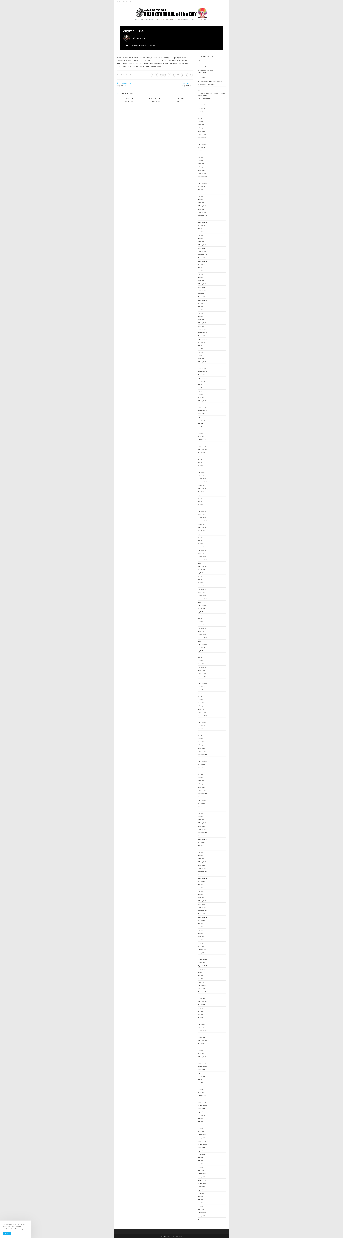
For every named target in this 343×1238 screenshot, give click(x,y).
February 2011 (202, 706)
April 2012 (200, 660)
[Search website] (224, 2)
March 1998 (201, 1170)
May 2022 (200, 274)
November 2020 (202, 332)
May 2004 (200, 940)
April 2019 (200, 394)
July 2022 (200, 267)
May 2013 (200, 618)
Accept (6, 1233)
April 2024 (200, 199)
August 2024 (201, 186)
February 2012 (202, 667)
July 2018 (200, 423)
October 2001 (201, 1037)
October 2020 (201, 336)
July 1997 (200, 1196)
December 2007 (202, 829)
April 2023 (200, 238)
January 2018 (201, 443)
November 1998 (202, 1144)
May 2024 (200, 196)
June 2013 (200, 615)
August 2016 (201, 492)
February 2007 (202, 862)
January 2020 (201, 365)
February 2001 (202, 1057)
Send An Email (202, 72)
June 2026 (200, 115)
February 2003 (202, 985)
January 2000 (201, 1099)
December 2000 (202, 1063)
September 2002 (202, 1001)
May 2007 (200, 852)
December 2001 (202, 1031)
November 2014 (202, 560)
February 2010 (202, 745)
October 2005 (201, 914)
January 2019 (201, 404)
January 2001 (201, 1060)
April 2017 (200, 465)
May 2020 (200, 352)
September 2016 (202, 488)
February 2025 (202, 167)
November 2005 (202, 910)
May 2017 (200, 462)
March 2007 (201, 858)
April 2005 (200, 933)
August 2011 (201, 686)
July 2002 (200, 1008)
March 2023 (201, 241)
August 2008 (201, 803)
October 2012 (201, 641)
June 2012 (200, 654)
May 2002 (200, 1014)
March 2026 (201, 124)
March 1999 (201, 1131)
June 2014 (200, 576)
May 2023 (200, 235)
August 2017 (201, 453)
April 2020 (200, 355)
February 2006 (202, 901)
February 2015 (202, 550)
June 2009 (200, 771)
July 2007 (200, 845)
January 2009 (201, 787)
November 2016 (202, 482)
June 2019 (200, 388)
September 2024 (202, 183)
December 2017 (202, 446)
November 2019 (202, 371)
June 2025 (200, 154)
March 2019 (201, 397)
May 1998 (200, 1164)
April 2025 (200, 160)
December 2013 (202, 595)
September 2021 (202, 300)
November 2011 (202, 677)
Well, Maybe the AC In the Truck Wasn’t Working (210, 81)
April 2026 (200, 121)
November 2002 (202, 995)
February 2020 (202, 362)
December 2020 (202, 329)
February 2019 (202, 401)
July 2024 (200, 189)
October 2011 (201, 680)
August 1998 (201, 1154)
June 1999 (200, 1121)
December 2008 (202, 790)
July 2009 (200, 768)
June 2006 (200, 888)
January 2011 (201, 709)
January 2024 (201, 209)
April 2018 (200, 433)
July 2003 (200, 972)
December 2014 (202, 556)
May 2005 (200, 930)
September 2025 (202, 144)
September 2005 (202, 917)
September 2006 (202, 878)
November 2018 (202, 410)
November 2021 (202, 293)
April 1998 (200, 1167)
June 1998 (200, 1160)
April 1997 (200, 1206)
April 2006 (200, 894)
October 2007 (201, 836)
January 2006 (201, 904)
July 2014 (200, 573)
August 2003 (201, 969)
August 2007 (201, 842)
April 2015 (200, 543)
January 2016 (201, 514)
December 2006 (202, 868)
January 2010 (201, 748)
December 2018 (202, 407)
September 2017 (202, 449)
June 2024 (200, 193)
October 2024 (201, 180)
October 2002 (201, 998)
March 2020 (201, 358)
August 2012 (201, 647)
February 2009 (202, 784)
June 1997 (200, 1199)
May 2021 (200, 313)
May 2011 (200, 696)
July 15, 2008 (129, 99)
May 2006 (200, 891)
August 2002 (201, 1005)
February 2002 (202, 1024)
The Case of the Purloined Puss (206, 84)
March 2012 (201, 664)
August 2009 (201, 764)
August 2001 (201, 1044)
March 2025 (201, 163)
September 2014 (202, 566)
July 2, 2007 (180, 99)
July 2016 (200, 495)
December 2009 (202, 751)
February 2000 (202, 1095)
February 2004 (202, 949)
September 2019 (202, 378)
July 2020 (200, 345)
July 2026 (200, 112)
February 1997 (202, 1212)
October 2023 (201, 219)
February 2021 (202, 323)
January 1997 (201, 1216)
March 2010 (201, 742)
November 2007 (202, 832)
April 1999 (200, 1128)
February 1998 (202, 1173)
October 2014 (201, 563)
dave (144, 38)
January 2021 (201, 326)
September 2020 (202, 339)
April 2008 (200, 816)
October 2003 (201, 962)
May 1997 (200, 1203)
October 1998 (201, 1147)
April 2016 (200, 504)
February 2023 (202, 245)
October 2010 (201, 719)
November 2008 (202, 793)
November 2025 (202, 137)
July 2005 (200, 923)
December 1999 (202, 1102)
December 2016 (202, 478)
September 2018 (202, 417)
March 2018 (201, 436)
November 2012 (202, 638)
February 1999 (202, 1134)
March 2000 (201, 1092)
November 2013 (202, 599)
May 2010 (200, 735)
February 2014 (202, 589)
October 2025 (201, 141)
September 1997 (202, 1190)
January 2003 (201, 988)
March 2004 (201, 946)
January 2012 (201, 670)
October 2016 (201, 485)
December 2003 (202, 956)
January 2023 (201, 248)
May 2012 (200, 657)
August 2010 (201, 725)
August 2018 (201, 420)
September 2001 (202, 1040)
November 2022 (202, 254)
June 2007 (200, 849)
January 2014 (201, 592)
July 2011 (200, 690)
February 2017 (202, 472)
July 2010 (200, 729)
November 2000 (202, 1066)
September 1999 (202, 1112)
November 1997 (202, 1183)
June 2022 (200, 271)
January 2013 (201, 631)
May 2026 (200, 118)
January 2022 (201, 287)
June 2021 (200, 310)
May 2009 (200, 774)
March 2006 (201, 897)
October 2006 (201, 875)
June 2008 (200, 810)
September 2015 (202, 527)
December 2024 (202, 173)
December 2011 (202, 673)
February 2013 (202, 628)
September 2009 (202, 761)
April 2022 (200, 277)
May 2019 (200, 391)
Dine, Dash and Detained (204, 98)
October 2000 (201, 1070)
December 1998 (202, 1141)
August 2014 (201, 569)
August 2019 (201, 381)
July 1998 (200, 1157)
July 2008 (200, 807)
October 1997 (201, 1186)
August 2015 (201, 530)
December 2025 (202, 134)
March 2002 (201, 1021)
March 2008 (201, 819)
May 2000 (200, 1086)
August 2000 (201, 1076)
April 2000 (200, 1089)
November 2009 (202, 754)
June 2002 (200, 1011)
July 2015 (200, 534)
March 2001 (201, 1053)
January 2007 (201, 865)
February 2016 (202, 511)
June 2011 (200, 693)
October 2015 (201, 524)
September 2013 (202, 605)
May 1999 (200, 1125)
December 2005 (202, 907)
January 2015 (201, 553)
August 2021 (201, 303)
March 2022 (201, 280)
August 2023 (201, 225)
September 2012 (202, 644)
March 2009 (201, 780)
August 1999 (201, 1115)
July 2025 (200, 151)
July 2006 (200, 884)
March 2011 (201, 703)
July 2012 (200, 651)
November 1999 (202, 1105)
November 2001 (202, 1034)
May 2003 (200, 979)
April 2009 (200, 777)
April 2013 (200, 621)
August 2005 (201, 920)
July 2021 (200, 306)
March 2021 (201, 319)
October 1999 (201, 1108)
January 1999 (201, 1138)
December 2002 (202, 992)
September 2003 (202, 966)
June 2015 (200, 537)
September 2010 (202, 722)
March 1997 (201, 1209)
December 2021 (202, 290)
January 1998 (201, 1177)
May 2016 (200, 501)
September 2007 (202, 839)
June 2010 (200, 732)
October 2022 (201, 258)
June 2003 (200, 975)
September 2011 (202, 683)
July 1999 (200, 1118)
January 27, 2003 (154, 99)
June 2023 (200, 232)
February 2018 (202, 439)
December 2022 (202, 251)
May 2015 (200, 540)
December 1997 (202, 1180)
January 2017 (201, 475)
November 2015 (202, 521)
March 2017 (201, 469)
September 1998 (202, 1151)
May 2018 (200, 430)
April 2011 (200, 699)
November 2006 (202, 871)
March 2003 (201, 982)
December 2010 (202, 712)
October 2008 (201, 797)
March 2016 (201, 508)
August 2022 (201, 264)
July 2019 (200, 384)
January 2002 (201, 1027)
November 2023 (202, 215)
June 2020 (200, 349)
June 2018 (200, 427)
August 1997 (201, 1193)
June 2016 (200, 498)
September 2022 (202, 261)
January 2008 (201, 826)
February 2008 (202, 823)
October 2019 (201, 375)
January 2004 (201, 953)
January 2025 (201, 170)
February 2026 (202, 128)
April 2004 (200, 943)
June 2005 (200, 927)
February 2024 (202, 206)
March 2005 (201, 936)
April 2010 (200, 738)
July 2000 (200, 1079)
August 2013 (201, 608)
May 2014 (200, 579)
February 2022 (202, 284)
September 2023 (202, 222)
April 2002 (200, 1018)
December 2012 (202, 634)
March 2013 (201, 625)
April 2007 (200, 855)
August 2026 (201, 108)
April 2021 (200, 316)
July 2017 (200, 456)
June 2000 (200, 1083)
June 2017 (200, 459)
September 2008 (202, 800)
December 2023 (202, 212)
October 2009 (201, 758)
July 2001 (200, 1047)
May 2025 (200, 157)
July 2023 (200, 228)
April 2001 (200, 1050)
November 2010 (202, 716)
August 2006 (201, 881)
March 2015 (201, 547)
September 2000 (202, 1073)
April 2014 (200, 582)
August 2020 (201, 342)
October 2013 (201, 602)
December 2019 (202, 368)
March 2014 (201, 586)
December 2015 (202, 517)
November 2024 (202, 176)
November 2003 (202, 959)
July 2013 (200, 612)
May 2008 (200, 813)
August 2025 (201, 147)
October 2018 (201, 414)
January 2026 (201, 131)
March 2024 (201, 202)
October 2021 (201, 297)
